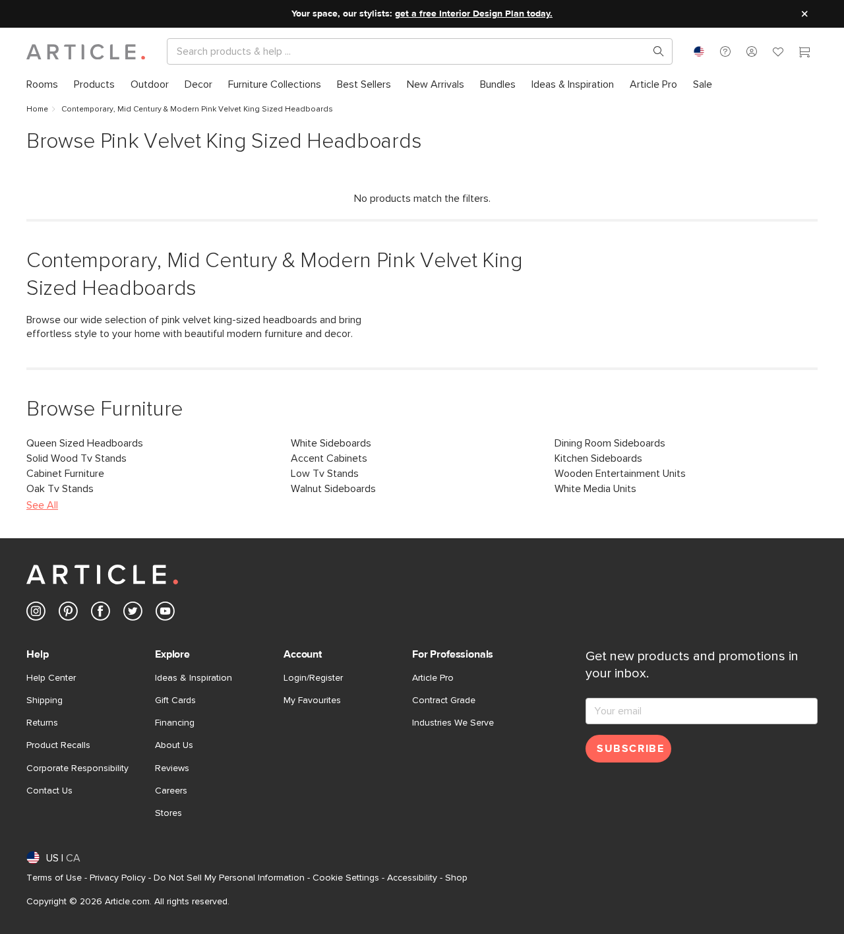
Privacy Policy (118, 878)
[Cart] (804, 53)
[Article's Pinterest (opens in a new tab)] (68, 614)
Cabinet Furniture (65, 473)
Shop (456, 878)
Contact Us (49, 790)
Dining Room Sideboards (610, 443)
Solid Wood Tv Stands (76, 458)
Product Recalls (58, 745)
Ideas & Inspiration (193, 678)
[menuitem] (42, 85)
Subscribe (630, 748)
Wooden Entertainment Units (620, 473)
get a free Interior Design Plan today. (474, 13)
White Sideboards (331, 443)
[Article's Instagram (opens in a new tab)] (35, 614)
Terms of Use (54, 878)
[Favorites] (778, 53)
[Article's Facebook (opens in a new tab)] (100, 614)
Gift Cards (175, 700)
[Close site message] (804, 14)
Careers (171, 790)
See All (42, 505)
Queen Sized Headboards (84, 443)
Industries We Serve (453, 723)
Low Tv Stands (325, 473)
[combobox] (699, 51)
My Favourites (312, 700)
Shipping (44, 700)
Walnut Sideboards (333, 488)
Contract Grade (443, 700)
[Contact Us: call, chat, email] (725, 51)
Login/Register (313, 678)
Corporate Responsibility (77, 768)
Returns (42, 723)
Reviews (172, 768)
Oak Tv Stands (60, 488)
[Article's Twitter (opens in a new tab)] (132, 614)
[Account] (751, 51)
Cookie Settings (346, 878)
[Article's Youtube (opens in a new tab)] (165, 614)
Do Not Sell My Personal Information (229, 878)
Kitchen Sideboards (598, 458)
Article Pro (433, 678)
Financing (175, 723)
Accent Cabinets (329, 458)
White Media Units (595, 488)
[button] (725, 51)
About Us (174, 745)
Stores (168, 813)
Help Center (51, 678)
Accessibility (412, 878)
